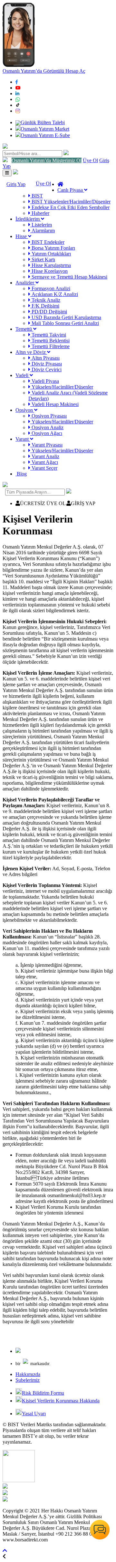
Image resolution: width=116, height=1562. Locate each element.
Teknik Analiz (45, 300)
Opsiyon (24, 410)
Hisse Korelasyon (49, 271)
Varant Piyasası (46, 445)
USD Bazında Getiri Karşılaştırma (65, 317)
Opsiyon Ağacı (46, 433)
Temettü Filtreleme (50, 346)
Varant (22, 439)
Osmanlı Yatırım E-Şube (45, 135)
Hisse (21, 236)
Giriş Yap (15, 184)
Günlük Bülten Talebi (43, 122)
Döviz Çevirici (46, 369)
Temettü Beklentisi (50, 340)
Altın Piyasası (45, 358)
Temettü (24, 329)
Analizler (25, 282)
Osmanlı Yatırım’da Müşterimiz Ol (47, 160)
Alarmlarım (42, 230)
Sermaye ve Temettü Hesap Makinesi (68, 277)
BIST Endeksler (47, 242)
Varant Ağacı (44, 462)
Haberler (39, 213)
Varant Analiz (44, 456)
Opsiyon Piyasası (48, 416)
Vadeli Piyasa (44, 381)
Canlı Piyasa (70, 190)
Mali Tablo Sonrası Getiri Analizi (64, 323)
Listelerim (41, 224)
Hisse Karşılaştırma (50, 265)
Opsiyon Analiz (46, 427)
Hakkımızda (27, 1374)
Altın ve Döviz (31, 352)
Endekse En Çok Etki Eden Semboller (70, 207)
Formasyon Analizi (50, 288)
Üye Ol (90, 160)
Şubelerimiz (27, 1380)
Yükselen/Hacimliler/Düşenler (61, 387)
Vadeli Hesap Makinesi (54, 404)
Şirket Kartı (42, 259)
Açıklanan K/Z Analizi (54, 294)
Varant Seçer (43, 468)
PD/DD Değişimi (48, 311)
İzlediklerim (28, 219)
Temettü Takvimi (48, 334)
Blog (21, 473)
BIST (36, 196)
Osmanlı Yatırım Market (45, 129)
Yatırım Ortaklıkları (50, 253)
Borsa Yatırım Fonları (52, 248)
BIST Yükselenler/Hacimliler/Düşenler (70, 201)
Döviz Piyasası (46, 363)
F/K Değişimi (44, 306)
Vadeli (22, 375)
